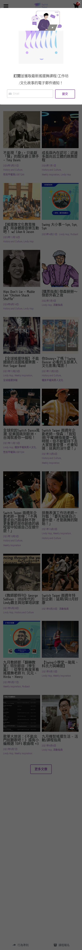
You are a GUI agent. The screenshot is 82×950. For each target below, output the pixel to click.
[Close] (79, 3)
